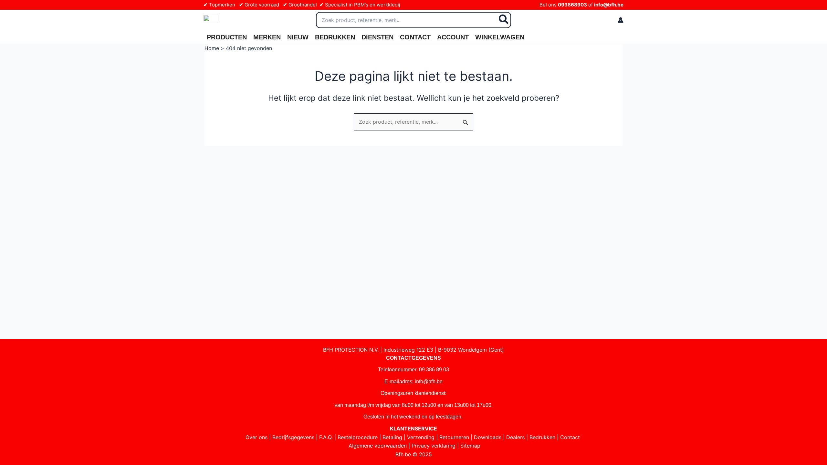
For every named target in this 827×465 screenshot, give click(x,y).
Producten (227, 37)
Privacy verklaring (433, 445)
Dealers (515, 437)
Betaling (392, 437)
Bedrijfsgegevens (293, 437)
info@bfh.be (608, 5)
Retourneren (454, 437)
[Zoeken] (503, 20)
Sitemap (470, 445)
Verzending (420, 437)
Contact (415, 37)
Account (453, 37)
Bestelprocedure (358, 437)
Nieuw (298, 37)
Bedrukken (335, 37)
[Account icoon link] (620, 20)
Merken (267, 37)
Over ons (256, 437)
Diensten (377, 37)
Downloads (487, 437)
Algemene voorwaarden (378, 445)
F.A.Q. (326, 437)
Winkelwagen (499, 37)
